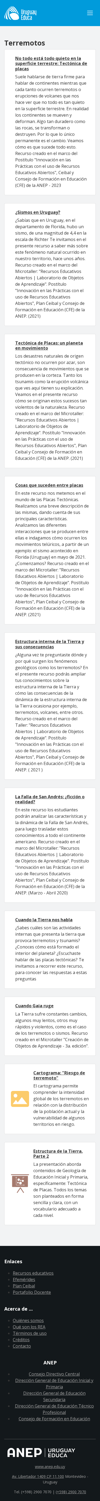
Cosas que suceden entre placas (49, 485)
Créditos (21, 1340)
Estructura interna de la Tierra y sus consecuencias (49, 644)
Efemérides (24, 1279)
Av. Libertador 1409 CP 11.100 (38, 1476)
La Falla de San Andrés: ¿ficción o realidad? (50, 799)
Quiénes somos (28, 1320)
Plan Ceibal (24, 1286)
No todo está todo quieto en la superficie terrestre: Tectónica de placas (51, 63)
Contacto (22, 1346)
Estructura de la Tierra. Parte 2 (58, 1153)
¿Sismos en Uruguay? (37, 212)
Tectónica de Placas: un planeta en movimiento (49, 345)
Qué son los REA (29, 1327)
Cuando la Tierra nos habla (44, 920)
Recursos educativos (33, 1273)
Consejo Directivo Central (54, 1374)
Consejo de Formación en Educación (54, 1419)
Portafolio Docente (32, 1292)
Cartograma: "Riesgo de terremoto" (59, 1075)
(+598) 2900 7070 (71, 1491)
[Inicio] (44, 13)
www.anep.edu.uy (50, 1466)
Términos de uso (30, 1333)
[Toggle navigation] (90, 13)
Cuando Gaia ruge (34, 1006)
